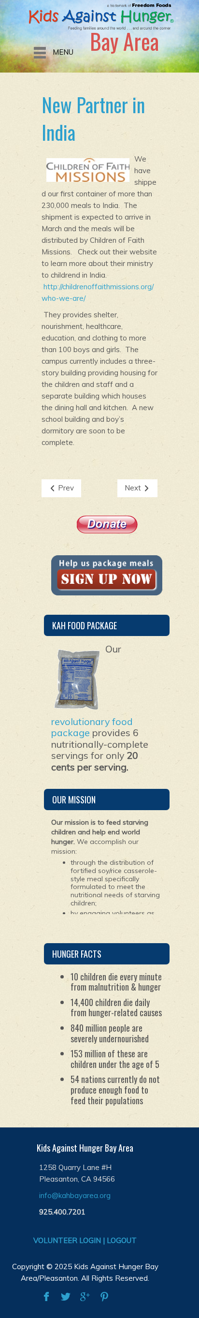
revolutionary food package (92, 727)
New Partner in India (93, 118)
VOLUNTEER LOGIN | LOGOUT (85, 1240)
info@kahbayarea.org (75, 1195)
